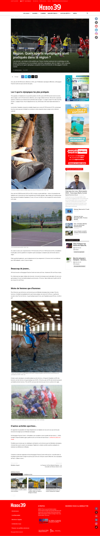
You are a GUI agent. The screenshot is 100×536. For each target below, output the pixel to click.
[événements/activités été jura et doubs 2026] (77, 144)
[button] (87, 13)
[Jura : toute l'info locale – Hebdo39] (50, 7)
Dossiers (34, 13)
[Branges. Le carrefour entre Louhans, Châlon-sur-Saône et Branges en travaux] (36, 483)
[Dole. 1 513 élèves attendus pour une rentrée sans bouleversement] (69, 225)
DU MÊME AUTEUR (28, 474)
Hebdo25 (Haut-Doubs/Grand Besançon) (60, 1)
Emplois (49, 1)
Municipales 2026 (69, 188)
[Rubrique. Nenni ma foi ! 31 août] (69, 211)
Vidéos (75, 13)
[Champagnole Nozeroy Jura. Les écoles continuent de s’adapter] (54, 483)
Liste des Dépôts (65, 13)
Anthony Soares (18, 70)
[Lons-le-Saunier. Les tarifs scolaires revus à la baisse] (19, 483)
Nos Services (35, 1)
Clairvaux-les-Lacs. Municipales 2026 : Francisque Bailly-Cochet (76, 192)
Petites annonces (43, 1)
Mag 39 (16, 16)
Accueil (12, 16)
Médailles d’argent (15, 465)
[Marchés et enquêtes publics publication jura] (77, 164)
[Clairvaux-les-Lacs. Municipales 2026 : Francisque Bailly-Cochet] (77, 180)
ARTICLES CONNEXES (17, 474)
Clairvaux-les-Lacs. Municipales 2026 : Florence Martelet (80, 218)
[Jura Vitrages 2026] (77, 101)
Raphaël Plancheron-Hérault (71, 194)
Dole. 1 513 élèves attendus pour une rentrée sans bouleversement (80, 225)
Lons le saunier (14, 487)
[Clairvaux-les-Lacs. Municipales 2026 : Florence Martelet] (69, 218)
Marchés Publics (52, 13)
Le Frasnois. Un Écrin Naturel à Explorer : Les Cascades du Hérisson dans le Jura (51, 466)
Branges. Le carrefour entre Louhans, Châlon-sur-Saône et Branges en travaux (35, 491)
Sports (18, 50)
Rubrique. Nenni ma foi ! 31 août (81, 209)
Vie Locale (26, 13)
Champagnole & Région (50, 487)
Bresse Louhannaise (33, 487)
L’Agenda (43, 13)
